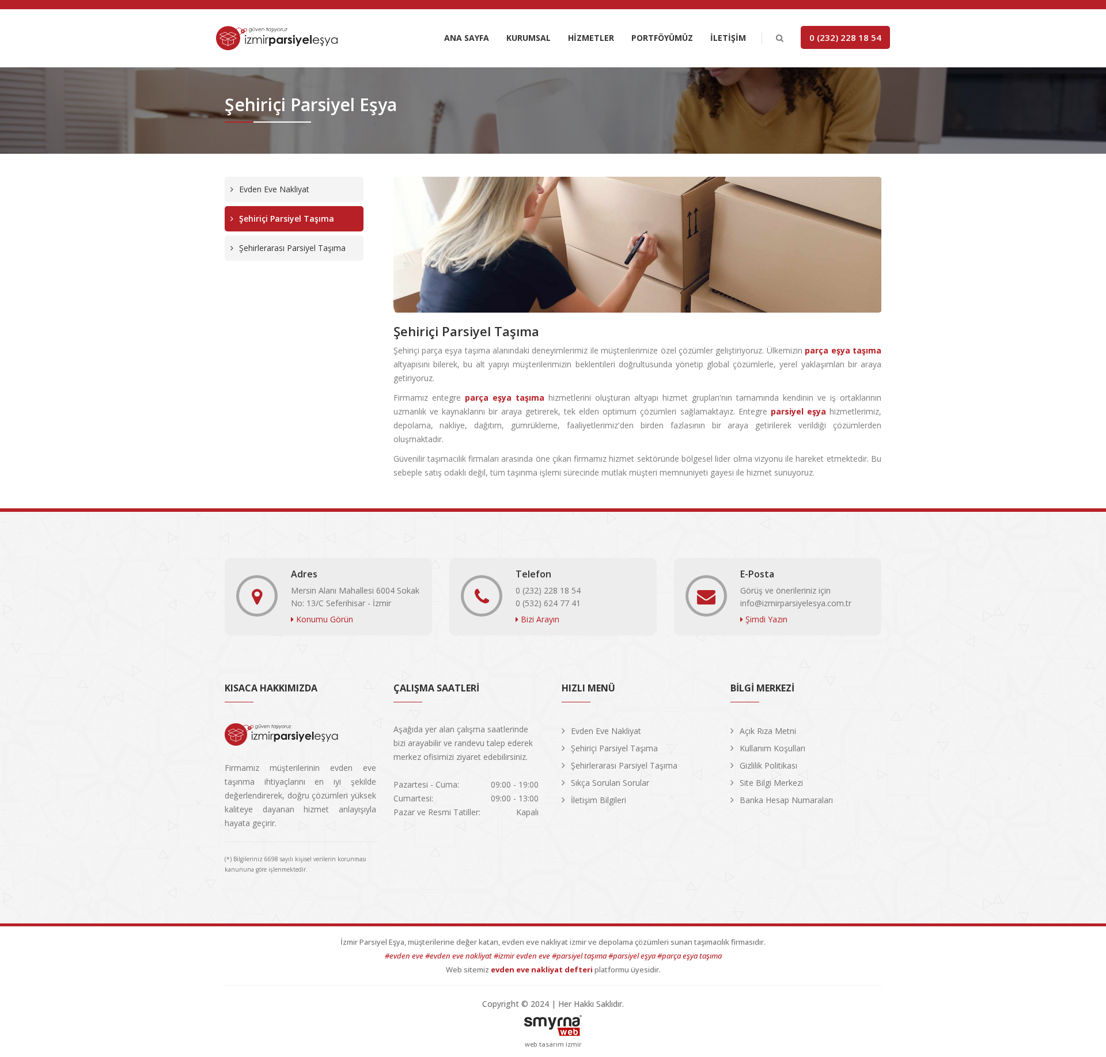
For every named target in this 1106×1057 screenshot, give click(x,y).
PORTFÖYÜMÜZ (662, 37)
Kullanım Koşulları (772, 748)
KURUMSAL (528, 37)
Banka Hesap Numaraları (786, 799)
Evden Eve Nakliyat (274, 189)
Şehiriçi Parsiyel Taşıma (286, 218)
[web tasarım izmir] (553, 1022)
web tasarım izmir (553, 1044)
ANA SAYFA (466, 37)
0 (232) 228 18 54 (845, 37)
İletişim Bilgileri (598, 799)
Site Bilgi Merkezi (771, 782)
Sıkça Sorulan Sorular (610, 782)
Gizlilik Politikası (768, 765)
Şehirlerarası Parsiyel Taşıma (292, 247)
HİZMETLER (591, 37)
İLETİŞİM (728, 37)
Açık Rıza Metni (768, 730)
